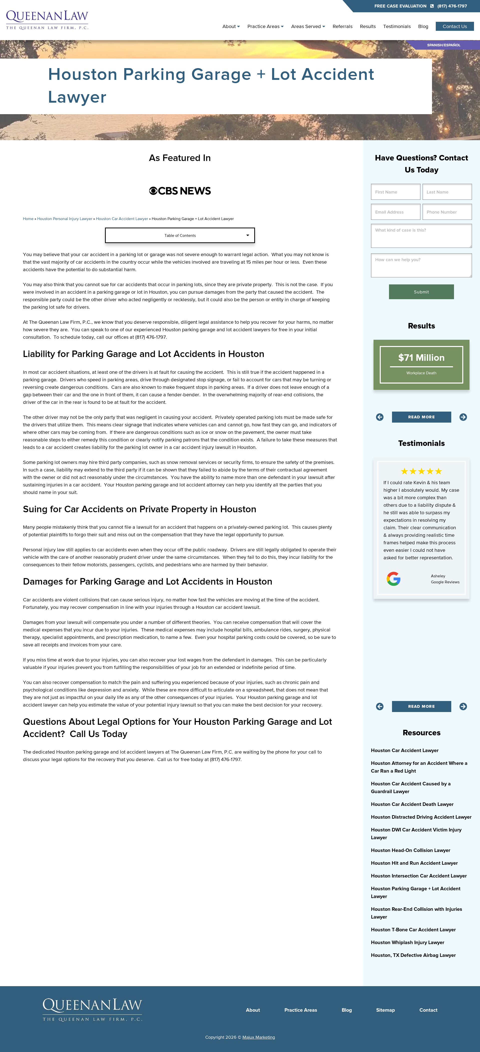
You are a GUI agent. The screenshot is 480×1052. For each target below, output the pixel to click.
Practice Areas (264, 26)
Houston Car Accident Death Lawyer (412, 804)
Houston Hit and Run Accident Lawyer (414, 863)
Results (368, 26)
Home (28, 218)
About (229, 26)
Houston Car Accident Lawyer (122, 218)
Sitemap (385, 1010)
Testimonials (397, 26)
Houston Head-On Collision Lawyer (410, 850)
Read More (421, 417)
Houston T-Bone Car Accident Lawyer (413, 930)
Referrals (342, 26)
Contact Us (455, 26)
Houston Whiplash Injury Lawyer (407, 943)
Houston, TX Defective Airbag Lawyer (413, 955)
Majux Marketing (258, 1037)
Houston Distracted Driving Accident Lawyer (421, 817)
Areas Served (306, 26)
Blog (423, 26)
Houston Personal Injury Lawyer (64, 218)
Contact (429, 1010)
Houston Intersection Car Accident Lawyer (419, 876)
